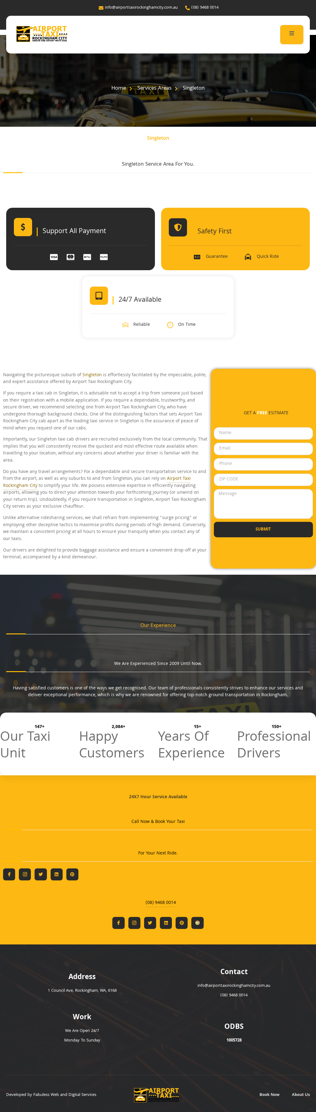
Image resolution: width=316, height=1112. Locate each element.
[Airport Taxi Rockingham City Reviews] (197, 923)
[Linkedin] (57, 874)
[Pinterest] (72, 874)
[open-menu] (292, 35)
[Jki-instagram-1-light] (25, 874)
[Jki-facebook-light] (9, 874)
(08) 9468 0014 (161, 903)
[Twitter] (41, 874)
